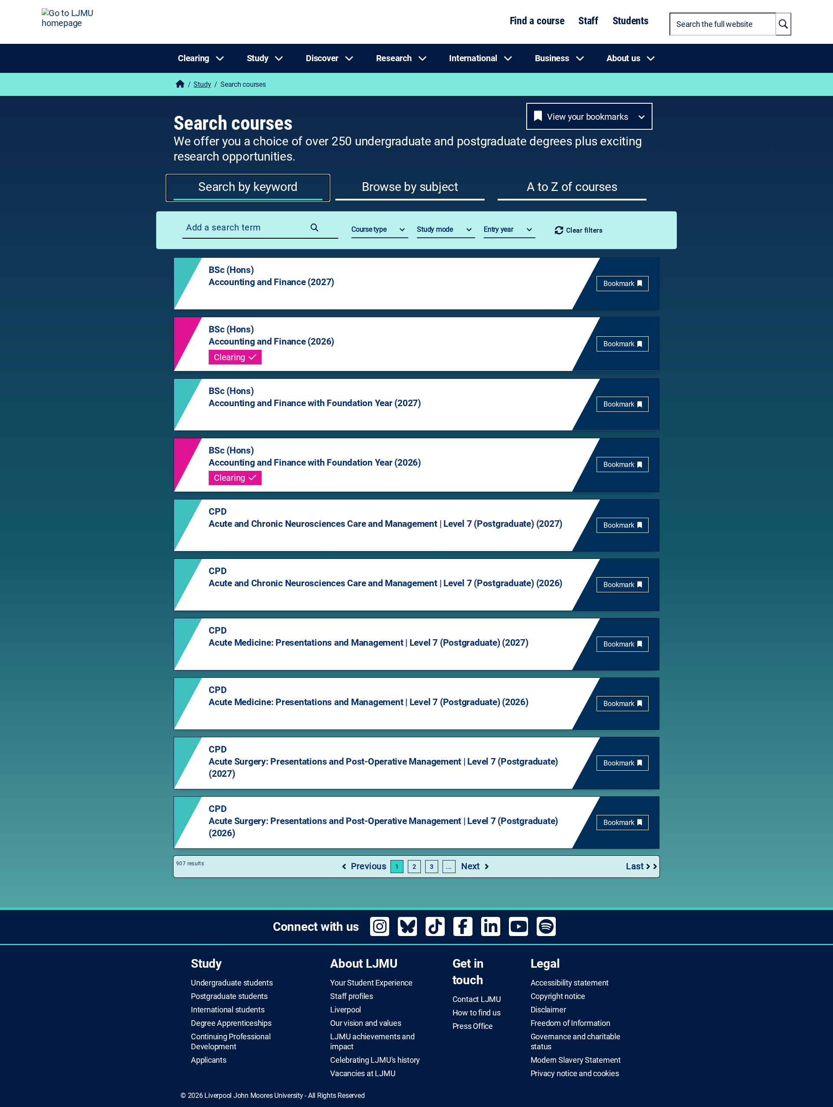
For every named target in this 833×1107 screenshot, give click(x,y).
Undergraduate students (232, 983)
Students (631, 21)
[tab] (248, 187)
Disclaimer (548, 1009)
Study (202, 84)
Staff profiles (351, 996)
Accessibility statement (570, 983)
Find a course (537, 21)
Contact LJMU (477, 999)
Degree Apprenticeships (231, 1023)
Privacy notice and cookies (575, 1073)
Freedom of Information (570, 1023)
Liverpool (345, 1009)
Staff (588, 21)
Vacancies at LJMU (362, 1073)
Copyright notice (558, 996)
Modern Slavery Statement (576, 1060)
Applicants (208, 1060)
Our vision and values (365, 1023)
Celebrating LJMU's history (375, 1060)
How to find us (477, 1012)
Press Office (473, 1026)
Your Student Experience (371, 983)
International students (228, 1009)
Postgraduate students (229, 996)
